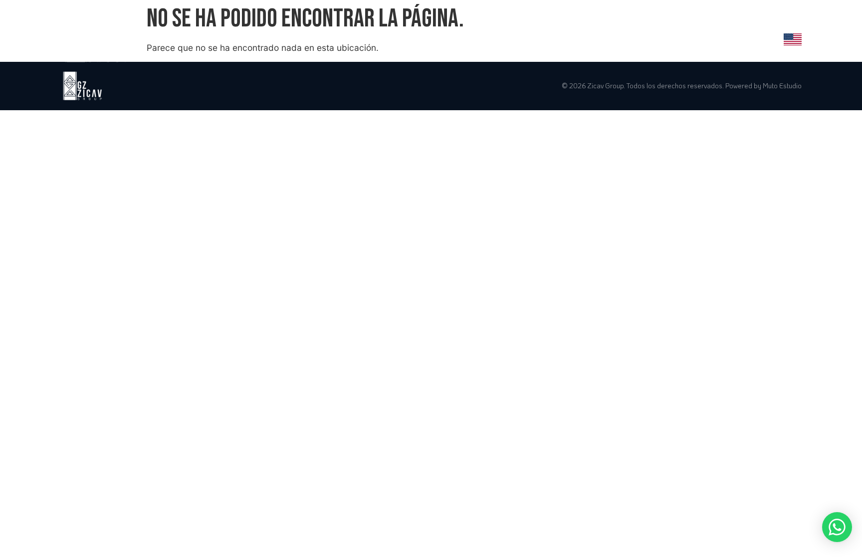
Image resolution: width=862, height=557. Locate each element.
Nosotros (462, 38)
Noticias (569, 38)
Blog (745, 38)
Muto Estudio (782, 85)
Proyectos (517, 38)
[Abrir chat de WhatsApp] (837, 527)
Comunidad (622, 38)
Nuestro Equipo (689, 38)
